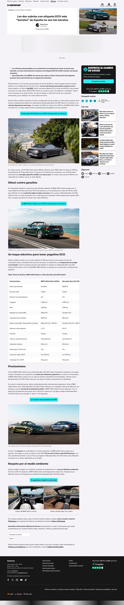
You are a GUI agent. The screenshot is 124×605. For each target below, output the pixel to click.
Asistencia (11, 561)
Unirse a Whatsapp (58, 521)
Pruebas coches (63, 1)
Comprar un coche (98, 81)
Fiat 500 (30, 88)
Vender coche (44, 1)
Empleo (71, 560)
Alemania (19, 594)
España (11, 594)
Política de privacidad (88, 589)
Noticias (53, 1)
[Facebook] (8, 580)
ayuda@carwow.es (22, 572)
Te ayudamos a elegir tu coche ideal (44, 480)
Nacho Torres (44, 24)
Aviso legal (114, 589)
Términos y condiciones (51, 589)
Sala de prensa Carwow (48, 568)
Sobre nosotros (46, 560)
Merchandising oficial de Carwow (51, 570)
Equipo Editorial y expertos (76, 565)
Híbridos (36, 1)
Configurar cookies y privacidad (66, 589)
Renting (21, 1)
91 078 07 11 (14, 571)
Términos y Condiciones (16, 547)
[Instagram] (17, 580)
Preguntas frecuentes (48, 563)
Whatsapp (12, 521)
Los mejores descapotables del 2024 (44, 399)
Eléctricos (28, 1)
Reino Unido (29, 594)
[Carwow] (14, 5)
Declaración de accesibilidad (102, 589)
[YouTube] (21, 580)
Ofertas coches (12, 1)
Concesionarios (73, 563)
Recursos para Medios (48, 565)
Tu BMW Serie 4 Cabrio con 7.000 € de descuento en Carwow (44, 204)
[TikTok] (26, 580)
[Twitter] (13, 580)
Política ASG (79, 589)
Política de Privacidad (55, 547)
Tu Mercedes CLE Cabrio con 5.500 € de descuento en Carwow (43, 113)
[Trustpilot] (99, 91)
